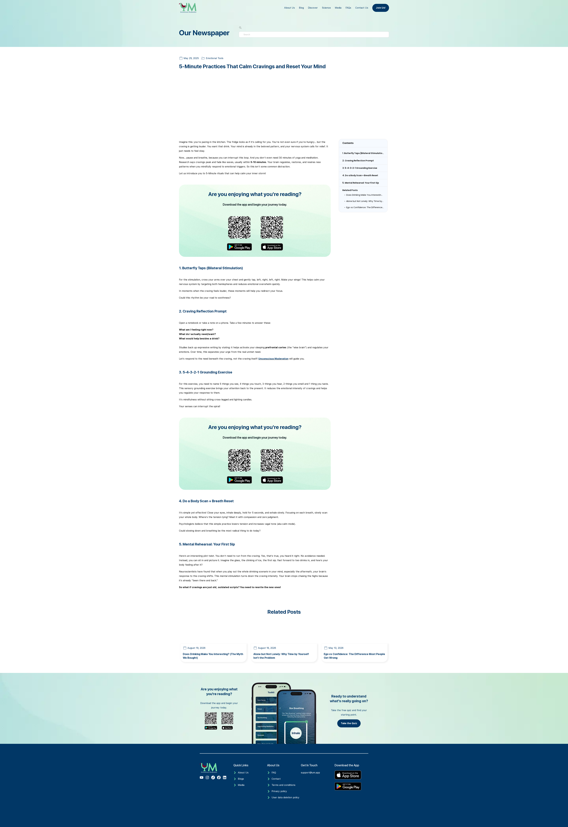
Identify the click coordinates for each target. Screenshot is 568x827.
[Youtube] (201, 777)
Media (338, 7)
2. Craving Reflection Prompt (358, 160)
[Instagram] (207, 777)
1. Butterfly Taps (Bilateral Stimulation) (363, 153)
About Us (289, 7)
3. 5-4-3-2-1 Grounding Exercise (359, 168)
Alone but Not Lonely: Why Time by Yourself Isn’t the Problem (365, 201)
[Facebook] (219, 777)
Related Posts (350, 190)
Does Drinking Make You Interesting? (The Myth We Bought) (365, 194)
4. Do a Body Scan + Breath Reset (360, 175)
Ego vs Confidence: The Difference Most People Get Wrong (365, 207)
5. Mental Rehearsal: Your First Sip (360, 182)
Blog (301, 7)
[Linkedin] (224, 777)
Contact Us (361, 7)
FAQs (348, 7)
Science (326, 7)
